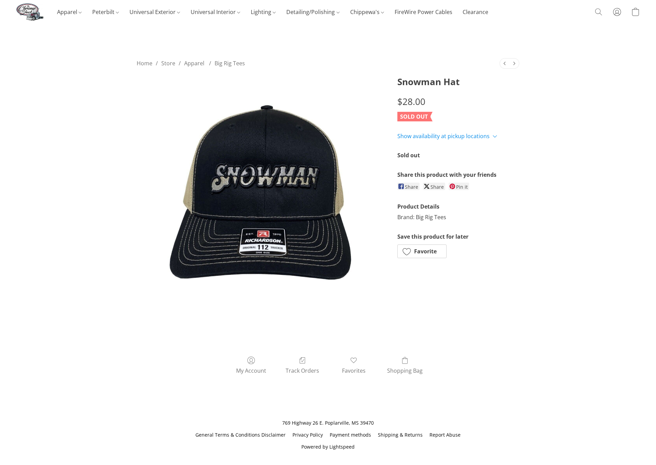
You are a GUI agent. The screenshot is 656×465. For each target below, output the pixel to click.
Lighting (262, 12)
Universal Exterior (153, 12)
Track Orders (302, 370)
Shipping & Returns (400, 434)
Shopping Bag (405, 370)
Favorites (354, 370)
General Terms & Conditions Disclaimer (240, 434)
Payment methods (350, 434)
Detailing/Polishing (311, 12)
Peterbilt (104, 12)
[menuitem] (504, 63)
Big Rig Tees (230, 63)
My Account (251, 370)
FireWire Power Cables (423, 12)
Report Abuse (445, 434)
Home (144, 63)
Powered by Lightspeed (328, 446)
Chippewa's (365, 12)
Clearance (475, 12)
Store (168, 63)
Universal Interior (214, 12)
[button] (29, 12)
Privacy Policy (307, 434)
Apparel (68, 12)
